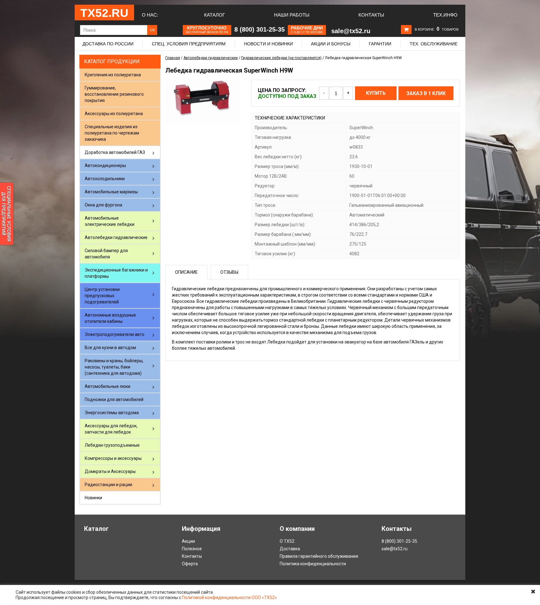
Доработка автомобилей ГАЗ (115, 152)
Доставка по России (107, 43)
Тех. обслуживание (434, 43)
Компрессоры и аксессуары (113, 458)
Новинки (93, 497)
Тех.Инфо (445, 15)
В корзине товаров (436, 29)
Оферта (190, 563)
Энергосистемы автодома (112, 412)
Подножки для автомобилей (114, 399)
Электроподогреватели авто (114, 334)
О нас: (150, 15)
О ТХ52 (287, 541)
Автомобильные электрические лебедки (109, 221)
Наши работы (291, 15)
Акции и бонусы (330, 43)
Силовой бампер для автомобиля (106, 253)
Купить (376, 93)
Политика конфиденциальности (313, 563)
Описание (186, 272)
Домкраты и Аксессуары (110, 471)
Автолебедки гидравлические (116, 237)
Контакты (371, 15)
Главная (172, 58)
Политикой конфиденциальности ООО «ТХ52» (229, 597)
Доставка (290, 548)
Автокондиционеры (105, 165)
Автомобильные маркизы (111, 191)
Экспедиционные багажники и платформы (116, 273)
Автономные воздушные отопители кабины (110, 318)
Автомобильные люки (107, 386)
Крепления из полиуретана (113, 74)
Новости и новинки (268, 43)
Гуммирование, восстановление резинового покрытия (114, 94)
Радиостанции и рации (108, 484)
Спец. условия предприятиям (189, 43)
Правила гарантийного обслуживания (319, 556)
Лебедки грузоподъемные (112, 445)
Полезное (192, 548)
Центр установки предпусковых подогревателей (102, 295)
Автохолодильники (105, 178)
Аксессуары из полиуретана (114, 113)
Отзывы (229, 272)
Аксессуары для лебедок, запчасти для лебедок (111, 429)
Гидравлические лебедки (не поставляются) (281, 58)
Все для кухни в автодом (110, 347)
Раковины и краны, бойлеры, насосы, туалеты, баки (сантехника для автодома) (114, 367)
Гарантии (380, 43)
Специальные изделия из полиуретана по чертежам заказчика (112, 133)
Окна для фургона (103, 204)
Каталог (214, 15)
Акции (188, 541)
